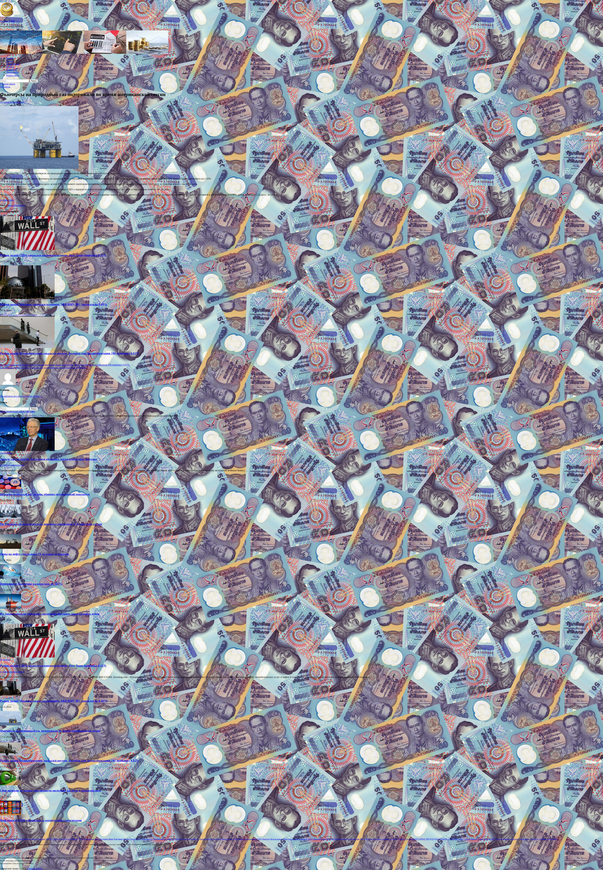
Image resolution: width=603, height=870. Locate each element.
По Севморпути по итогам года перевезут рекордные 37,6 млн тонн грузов (51, 524)
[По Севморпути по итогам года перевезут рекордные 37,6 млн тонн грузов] (10, 518)
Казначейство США (253, 839)
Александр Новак (7, 839)
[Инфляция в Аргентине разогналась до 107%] (10, 578)
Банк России (66, 839)
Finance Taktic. (7, 21)
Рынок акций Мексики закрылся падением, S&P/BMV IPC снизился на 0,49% (53, 304)
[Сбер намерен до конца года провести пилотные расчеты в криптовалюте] (10, 784)
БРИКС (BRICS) (53, 839)
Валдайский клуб (91, 839)
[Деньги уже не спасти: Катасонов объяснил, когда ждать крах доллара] (27, 450)
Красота (266, 839)
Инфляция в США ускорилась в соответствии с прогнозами (41, 820)
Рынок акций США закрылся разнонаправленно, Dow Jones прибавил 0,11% (53, 255)
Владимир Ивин (106, 839)
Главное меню (7, 84)
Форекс (515, 839)
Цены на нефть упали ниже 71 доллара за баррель (34, 554)
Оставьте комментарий (12, 102)
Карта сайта (12, 75)
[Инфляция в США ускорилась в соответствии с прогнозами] (10, 814)
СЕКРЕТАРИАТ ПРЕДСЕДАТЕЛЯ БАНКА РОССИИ (434, 839)
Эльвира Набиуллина (548, 839)
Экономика (12, 72)
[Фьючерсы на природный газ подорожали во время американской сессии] (10, 724)
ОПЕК (401, 839)
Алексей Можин (23, 839)
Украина (487, 839)
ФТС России (497, 839)
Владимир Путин (121, 839)
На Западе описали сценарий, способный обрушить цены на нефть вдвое (49, 613)
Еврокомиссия (206, 839)
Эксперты (534, 839)
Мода (362, 839)
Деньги (11, 205)
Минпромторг (319, 839)
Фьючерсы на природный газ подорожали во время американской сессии (50, 730)
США (460, 839)
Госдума (141, 839)
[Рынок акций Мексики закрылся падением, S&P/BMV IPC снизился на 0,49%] (27, 298)
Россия (408, 839)
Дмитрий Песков (174, 839)
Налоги (10, 66)
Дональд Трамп (189, 839)
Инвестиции (13, 64)
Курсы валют (276, 839)
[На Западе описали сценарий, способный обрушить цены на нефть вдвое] (10, 607)
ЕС (197, 839)
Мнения (355, 839)
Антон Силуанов (38, 839)
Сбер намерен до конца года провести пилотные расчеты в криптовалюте (50, 790)
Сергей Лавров (470, 839)
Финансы (11, 69)
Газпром (133, 839)
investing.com (7, 200)
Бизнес (10, 61)
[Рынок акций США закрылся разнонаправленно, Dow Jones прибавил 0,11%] (27, 249)
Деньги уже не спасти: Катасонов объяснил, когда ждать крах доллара (48, 459)
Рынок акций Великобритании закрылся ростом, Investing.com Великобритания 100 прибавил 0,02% (69, 353)
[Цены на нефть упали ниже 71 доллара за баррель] (10, 548)
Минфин (330, 839)
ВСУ (81, 839)
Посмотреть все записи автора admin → (21, 396)
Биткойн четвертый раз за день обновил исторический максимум (45, 494)
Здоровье (217, 839)
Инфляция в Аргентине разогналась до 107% (31, 583)
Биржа (9, 58)
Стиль (480, 839)
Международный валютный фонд (297, 839)
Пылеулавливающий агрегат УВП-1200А (17, 412)
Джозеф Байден (159, 839)
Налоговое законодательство (385, 839)
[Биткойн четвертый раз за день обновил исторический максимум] (10, 488)
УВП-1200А (37, 415)
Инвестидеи (227, 839)
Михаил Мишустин (343, 839)
